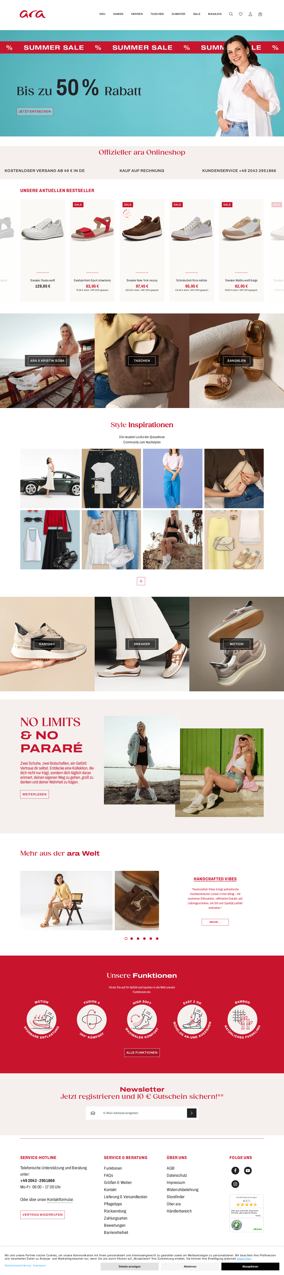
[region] (142, 245)
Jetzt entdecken (35, 111)
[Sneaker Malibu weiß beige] (191, 229)
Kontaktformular (60, 1199)
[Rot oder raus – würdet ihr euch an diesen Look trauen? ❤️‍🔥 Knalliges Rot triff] (50, 540)
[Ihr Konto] (250, 14)
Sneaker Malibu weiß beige (192, 280)
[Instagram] (235, 1184)
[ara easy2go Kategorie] (192, 1019)
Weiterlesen (34, 794)
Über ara (174, 1204)
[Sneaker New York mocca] (92, 229)
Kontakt (110, 1189)
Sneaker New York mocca (92, 280)
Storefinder (176, 1197)
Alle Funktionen (142, 1052)
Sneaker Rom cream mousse (241, 280)
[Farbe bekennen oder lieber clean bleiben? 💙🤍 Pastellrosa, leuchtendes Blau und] (172, 478)
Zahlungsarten (115, 1218)
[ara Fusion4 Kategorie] (92, 1019)
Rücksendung (115, 1211)
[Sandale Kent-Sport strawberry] (42, 229)
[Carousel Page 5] (151, 938)
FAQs (108, 1175)
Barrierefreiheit (116, 1232)
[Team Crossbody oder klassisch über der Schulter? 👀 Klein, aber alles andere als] (234, 478)
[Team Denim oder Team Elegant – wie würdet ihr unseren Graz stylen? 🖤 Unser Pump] (111, 478)
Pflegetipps (113, 1204)
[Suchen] (231, 14)
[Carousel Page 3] (138, 938)
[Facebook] (235, 1170)
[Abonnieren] (191, 1113)
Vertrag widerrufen (42, 1214)
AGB (170, 1168)
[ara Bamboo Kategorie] (242, 1019)
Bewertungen (114, 1225)
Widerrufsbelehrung (182, 1189)
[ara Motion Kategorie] (41, 1019)
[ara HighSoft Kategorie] (142, 1019)
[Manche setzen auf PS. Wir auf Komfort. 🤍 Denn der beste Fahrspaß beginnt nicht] (50, 478)
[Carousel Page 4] (144, 938)
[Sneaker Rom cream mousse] (241, 229)
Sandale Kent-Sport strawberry (42, 280)
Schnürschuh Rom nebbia (142, 280)
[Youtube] (248, 1170)
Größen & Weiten (118, 1182)
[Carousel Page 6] (157, 938)
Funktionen (113, 1168)
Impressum (176, 1182)
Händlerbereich (179, 1211)
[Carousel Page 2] (131, 938)
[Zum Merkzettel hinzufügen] (57, 207)
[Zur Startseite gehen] (33, 14)
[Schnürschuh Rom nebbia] (142, 229)
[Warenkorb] (260, 14)
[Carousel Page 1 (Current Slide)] (126, 938)
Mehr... (215, 922)
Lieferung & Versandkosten (125, 1197)
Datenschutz (177, 1175)
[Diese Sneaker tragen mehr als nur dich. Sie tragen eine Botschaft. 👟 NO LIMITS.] (172, 540)
